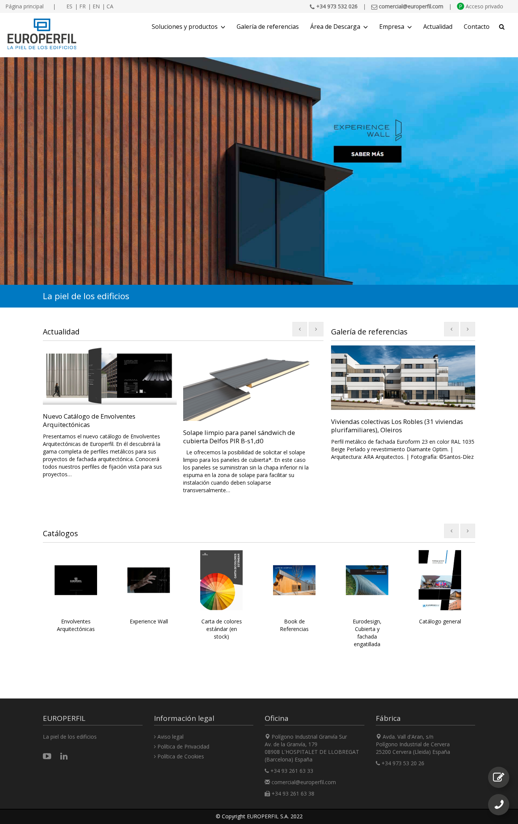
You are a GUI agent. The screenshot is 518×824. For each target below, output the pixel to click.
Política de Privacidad (182, 746)
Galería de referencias (268, 26)
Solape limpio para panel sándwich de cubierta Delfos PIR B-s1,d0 (239, 436)
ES (69, 6)
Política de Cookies (180, 756)
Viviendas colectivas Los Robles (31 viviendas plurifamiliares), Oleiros (397, 425)
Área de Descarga (335, 26)
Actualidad (437, 26)
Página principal (24, 6)
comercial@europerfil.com (304, 782)
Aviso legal (170, 736)
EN (96, 6)
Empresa (391, 26)
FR (82, 6)
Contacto (477, 26)
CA (110, 6)
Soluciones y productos (185, 26)
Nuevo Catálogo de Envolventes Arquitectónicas (89, 420)
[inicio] (42, 34)
